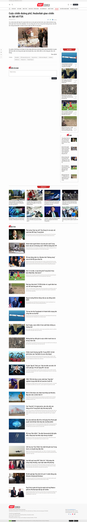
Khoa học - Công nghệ (34, 8)
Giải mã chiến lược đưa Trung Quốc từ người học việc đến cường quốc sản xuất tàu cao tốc (51, 203)
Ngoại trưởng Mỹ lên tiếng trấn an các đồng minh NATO (40, 299)
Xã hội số (14, 8)
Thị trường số (43, 8)
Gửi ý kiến (54, 78)
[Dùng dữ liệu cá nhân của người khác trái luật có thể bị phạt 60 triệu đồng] (17, 211)
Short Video (50, 8)
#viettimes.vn (17, 59)
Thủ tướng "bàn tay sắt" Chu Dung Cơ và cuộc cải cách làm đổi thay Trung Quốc (66, 141)
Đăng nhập (75, 4)
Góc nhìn (19, 8)
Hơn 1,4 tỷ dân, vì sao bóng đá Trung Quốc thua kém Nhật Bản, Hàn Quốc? (67, 113)
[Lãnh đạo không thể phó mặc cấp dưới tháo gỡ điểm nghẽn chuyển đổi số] (70, 211)
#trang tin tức (23, 59)
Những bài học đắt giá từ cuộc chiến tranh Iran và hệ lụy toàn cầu (67, 97)
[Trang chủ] (9, 9)
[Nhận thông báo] (68, 4)
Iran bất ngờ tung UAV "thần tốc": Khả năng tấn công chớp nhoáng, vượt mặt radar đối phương (40, 461)
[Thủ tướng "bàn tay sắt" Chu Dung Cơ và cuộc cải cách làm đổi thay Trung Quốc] (74, 140)
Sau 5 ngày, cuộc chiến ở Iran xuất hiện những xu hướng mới (67, 81)
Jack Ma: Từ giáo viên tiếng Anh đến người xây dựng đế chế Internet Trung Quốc (52, 220)
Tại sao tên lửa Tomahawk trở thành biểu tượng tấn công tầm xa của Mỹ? (67, 65)
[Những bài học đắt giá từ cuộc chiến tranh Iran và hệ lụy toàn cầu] (69, 89)
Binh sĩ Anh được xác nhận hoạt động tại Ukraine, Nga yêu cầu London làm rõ (40, 394)
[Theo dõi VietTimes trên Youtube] (72, 514)
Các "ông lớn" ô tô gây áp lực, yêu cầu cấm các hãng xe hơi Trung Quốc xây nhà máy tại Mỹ (40, 407)
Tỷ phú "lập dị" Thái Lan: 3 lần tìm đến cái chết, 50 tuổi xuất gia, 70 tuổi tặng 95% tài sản (41, 366)
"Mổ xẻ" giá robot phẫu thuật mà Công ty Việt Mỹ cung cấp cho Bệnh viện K (34, 220)
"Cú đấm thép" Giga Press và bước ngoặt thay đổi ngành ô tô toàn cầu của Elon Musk (34, 203)
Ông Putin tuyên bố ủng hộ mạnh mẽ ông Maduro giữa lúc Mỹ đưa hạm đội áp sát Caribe (40, 488)
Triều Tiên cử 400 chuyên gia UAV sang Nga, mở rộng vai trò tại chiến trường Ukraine (69, 203)
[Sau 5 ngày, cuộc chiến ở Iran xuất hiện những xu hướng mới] (69, 73)
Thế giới (56, 8)
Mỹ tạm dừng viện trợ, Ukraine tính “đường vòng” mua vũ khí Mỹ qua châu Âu (66, 160)
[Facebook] (48, 19)
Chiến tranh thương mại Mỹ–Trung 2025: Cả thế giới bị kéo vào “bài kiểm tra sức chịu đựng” (40, 353)
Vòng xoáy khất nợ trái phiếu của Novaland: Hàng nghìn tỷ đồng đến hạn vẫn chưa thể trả (16, 203)
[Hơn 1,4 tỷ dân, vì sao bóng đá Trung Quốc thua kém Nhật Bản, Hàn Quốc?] (69, 105)
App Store (71, 521)
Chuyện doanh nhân (64, 8)
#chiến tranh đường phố (43, 57)
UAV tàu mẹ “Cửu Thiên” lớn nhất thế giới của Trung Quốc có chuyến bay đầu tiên (41, 448)
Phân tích (12, 227)
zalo (70, 514)
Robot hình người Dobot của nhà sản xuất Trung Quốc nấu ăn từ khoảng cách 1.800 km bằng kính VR (65, 150)
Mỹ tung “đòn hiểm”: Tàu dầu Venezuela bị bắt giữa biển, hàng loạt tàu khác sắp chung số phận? (41, 434)
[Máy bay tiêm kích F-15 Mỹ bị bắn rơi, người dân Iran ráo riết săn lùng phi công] (69, 121)
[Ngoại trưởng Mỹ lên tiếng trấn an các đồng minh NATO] (17, 302)
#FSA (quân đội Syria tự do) (25, 57)
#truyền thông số (30, 59)
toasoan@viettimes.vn (72, 509)
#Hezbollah (17, 57)
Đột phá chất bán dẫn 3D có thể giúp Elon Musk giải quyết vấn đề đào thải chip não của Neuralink (41, 421)
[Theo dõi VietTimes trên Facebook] (68, 514)
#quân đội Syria (34, 57)
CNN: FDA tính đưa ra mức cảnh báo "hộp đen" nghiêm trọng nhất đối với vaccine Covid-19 (39, 380)
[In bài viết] (50, 19)
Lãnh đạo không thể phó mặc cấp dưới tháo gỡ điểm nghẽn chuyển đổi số (70, 220)
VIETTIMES (43, 5)
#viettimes (50, 57)
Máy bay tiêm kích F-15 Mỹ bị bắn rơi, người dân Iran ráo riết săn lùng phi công (67, 129)
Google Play (76, 521)
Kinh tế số (25, 8)
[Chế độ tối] (71, 4)
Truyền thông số (74, 8)
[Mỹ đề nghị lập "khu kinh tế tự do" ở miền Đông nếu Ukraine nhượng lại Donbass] (17, 478)
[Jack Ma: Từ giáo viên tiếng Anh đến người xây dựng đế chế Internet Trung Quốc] (52, 211)
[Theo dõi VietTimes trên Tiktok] (74, 514)
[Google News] (54, 19)
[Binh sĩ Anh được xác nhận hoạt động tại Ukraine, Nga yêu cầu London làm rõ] (17, 397)
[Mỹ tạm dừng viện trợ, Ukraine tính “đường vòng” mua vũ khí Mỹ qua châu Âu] (74, 159)
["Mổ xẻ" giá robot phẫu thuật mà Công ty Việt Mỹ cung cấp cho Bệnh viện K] (35, 211)
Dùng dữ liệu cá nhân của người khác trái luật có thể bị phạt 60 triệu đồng (16, 219)
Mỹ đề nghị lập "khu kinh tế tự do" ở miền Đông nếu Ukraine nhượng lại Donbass (41, 475)
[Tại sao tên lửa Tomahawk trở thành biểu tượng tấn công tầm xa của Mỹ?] (69, 57)
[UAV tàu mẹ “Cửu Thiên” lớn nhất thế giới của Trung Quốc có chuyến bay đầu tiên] (17, 451)
